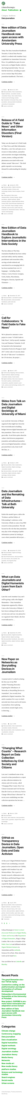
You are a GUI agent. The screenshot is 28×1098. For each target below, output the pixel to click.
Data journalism (7, 91)
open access (10, 207)
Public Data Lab (7, 944)
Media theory (7, 1057)
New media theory (16, 96)
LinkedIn (19, 962)
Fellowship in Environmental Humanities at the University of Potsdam (14, 996)
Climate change (8, 1031)
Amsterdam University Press (11, 100)
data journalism (7, 299)
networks (11, 732)
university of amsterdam (8, 104)
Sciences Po (5, 209)
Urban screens (8, 1083)
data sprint (15, 471)
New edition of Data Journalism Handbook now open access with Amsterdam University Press (14, 35)
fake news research (17, 379)
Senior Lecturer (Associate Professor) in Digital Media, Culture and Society (14, 933)
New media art (8, 1063)
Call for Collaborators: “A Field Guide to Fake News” (13, 322)
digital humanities (6, 641)
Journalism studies (16, 93)
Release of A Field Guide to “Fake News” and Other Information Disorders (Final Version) (13, 128)
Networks (14, 728)
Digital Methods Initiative (10, 947)
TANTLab (21, 209)
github (3, 913)
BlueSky (4, 964)
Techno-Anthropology (7, 211)
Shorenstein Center (14, 209)
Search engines (16, 191)
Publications (13, 10)
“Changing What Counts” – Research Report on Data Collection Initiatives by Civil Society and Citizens (14, 757)
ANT (16, 909)
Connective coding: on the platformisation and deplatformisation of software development (14, 988)
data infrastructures (8, 556)
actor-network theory (9, 909)
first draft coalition (6, 381)
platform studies (9, 1069)
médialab (17, 950)
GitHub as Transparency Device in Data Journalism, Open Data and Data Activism (13, 845)
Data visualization (17, 91)
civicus (5, 817)
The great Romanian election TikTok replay (13, 981)
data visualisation (16, 730)
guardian (11, 819)
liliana (4, 89)
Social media (15, 377)
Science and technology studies (10, 98)
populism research (13, 383)
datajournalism (5, 197)
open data (17, 913)
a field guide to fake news (10, 195)
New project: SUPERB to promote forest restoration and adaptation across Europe (14, 1003)
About (4, 10)
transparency (7, 917)
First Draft (7, 205)
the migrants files (11, 560)
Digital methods (6, 93)
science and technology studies (13, 385)
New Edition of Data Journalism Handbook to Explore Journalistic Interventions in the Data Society (14, 236)
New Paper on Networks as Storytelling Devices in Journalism (10, 665)
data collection (12, 817)
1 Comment (6, 919)
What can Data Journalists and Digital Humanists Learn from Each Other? (13, 583)
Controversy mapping (9, 372)
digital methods (12, 199)
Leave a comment (8, 106)
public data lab (18, 207)
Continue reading (8, 82)
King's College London (17, 205)
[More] (20, 10)
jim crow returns (6, 558)
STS (23, 385)
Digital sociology (15, 374)
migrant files (18, 819)
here (15, 956)
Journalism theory (6, 96)
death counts (5, 819)
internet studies (11, 475)
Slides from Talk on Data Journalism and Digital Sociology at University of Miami (14, 407)
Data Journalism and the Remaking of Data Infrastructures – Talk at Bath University (13, 499)
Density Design (14, 197)
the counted (14, 558)
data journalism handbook (14, 102)
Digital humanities (6, 467)
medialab (4, 207)
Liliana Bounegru (8, 7)
